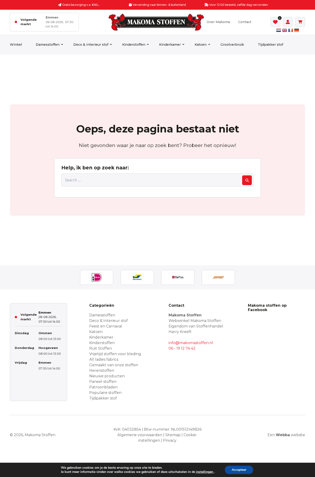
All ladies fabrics (103, 359)
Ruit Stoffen (100, 348)
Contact (244, 22)
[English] (284, 30)
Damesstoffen (47, 44)
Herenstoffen (101, 370)
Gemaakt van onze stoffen (113, 365)
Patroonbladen (103, 387)
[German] (296, 30)
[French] (290, 30)
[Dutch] (278, 30)
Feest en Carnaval (105, 326)
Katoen (201, 44)
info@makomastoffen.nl (191, 343)
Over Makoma (218, 22)
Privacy (169, 440)
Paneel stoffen (102, 381)
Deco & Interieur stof (90, 44)
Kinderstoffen (133, 44)
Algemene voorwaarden (139, 435)
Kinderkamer (170, 44)
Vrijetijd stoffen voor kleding (115, 354)
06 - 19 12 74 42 (182, 348)
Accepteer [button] (239, 470)
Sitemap (173, 435)
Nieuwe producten (107, 376)
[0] (275, 22)
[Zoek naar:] (157, 180)
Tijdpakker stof (270, 44)
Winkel (16, 44)
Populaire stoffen (105, 392)
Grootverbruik (232, 44)
